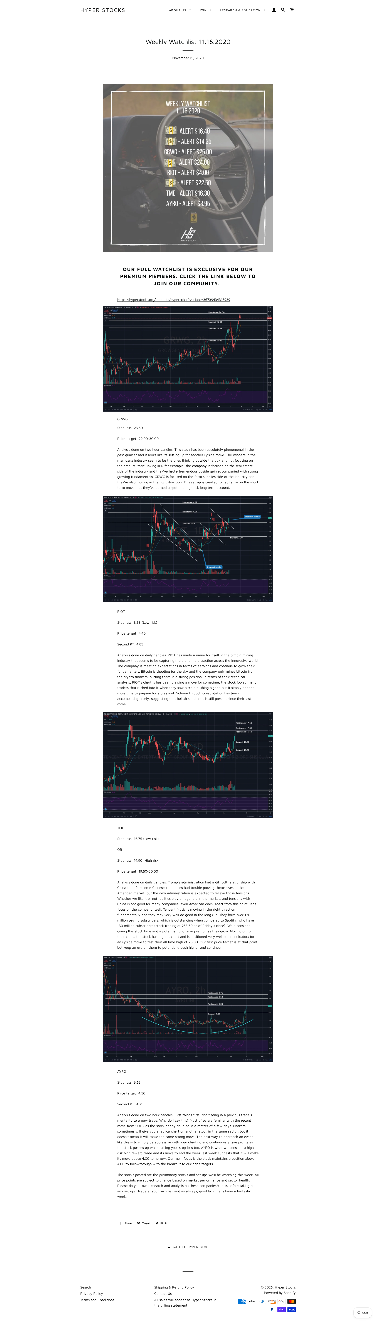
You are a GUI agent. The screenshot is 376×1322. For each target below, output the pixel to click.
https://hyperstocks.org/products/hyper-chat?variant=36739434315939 (173, 300)
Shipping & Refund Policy (174, 1287)
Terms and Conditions (97, 1300)
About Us (178, 10)
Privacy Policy (91, 1293)
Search (85, 1287)
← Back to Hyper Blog (188, 1247)
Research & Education (241, 10)
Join (203, 10)
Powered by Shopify (280, 1293)
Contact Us (163, 1293)
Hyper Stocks (102, 10)
